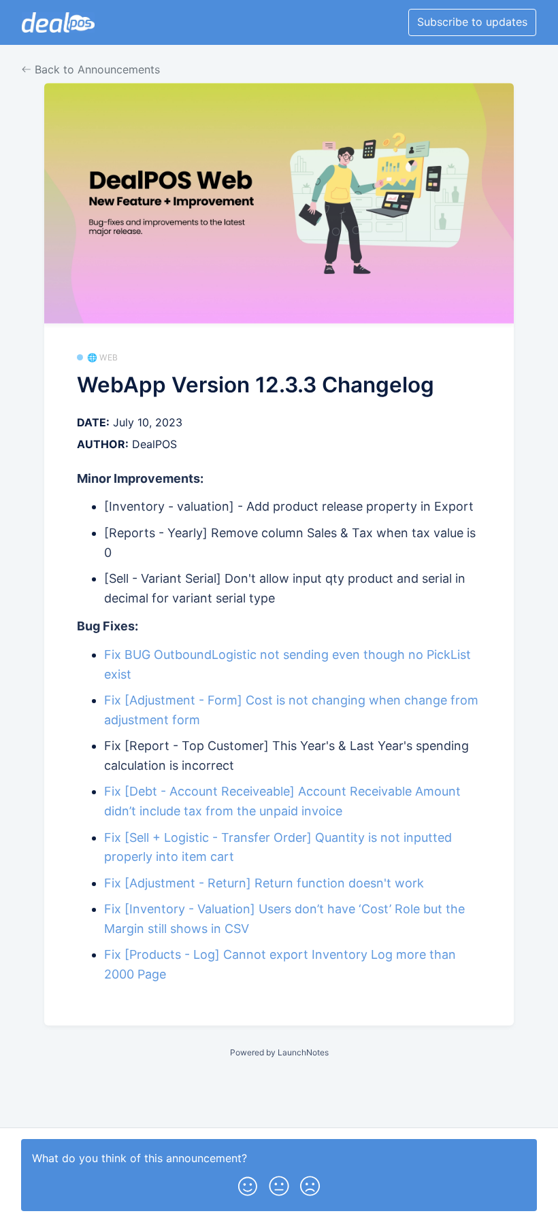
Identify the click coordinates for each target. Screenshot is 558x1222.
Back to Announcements (95, 69)
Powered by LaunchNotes (279, 1052)
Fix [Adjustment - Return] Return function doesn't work (264, 883)
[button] (247, 1183)
